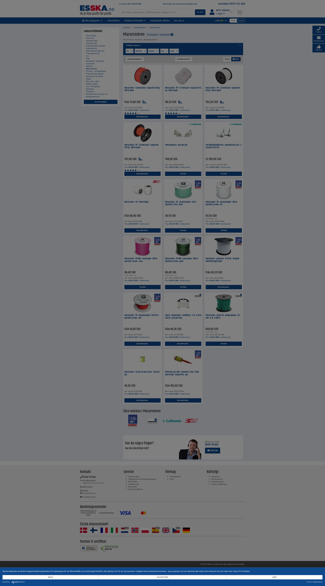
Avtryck (309, 582)
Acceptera (162, 577)
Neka (50, 577)
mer (274, 577)
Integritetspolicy (317, 582)
